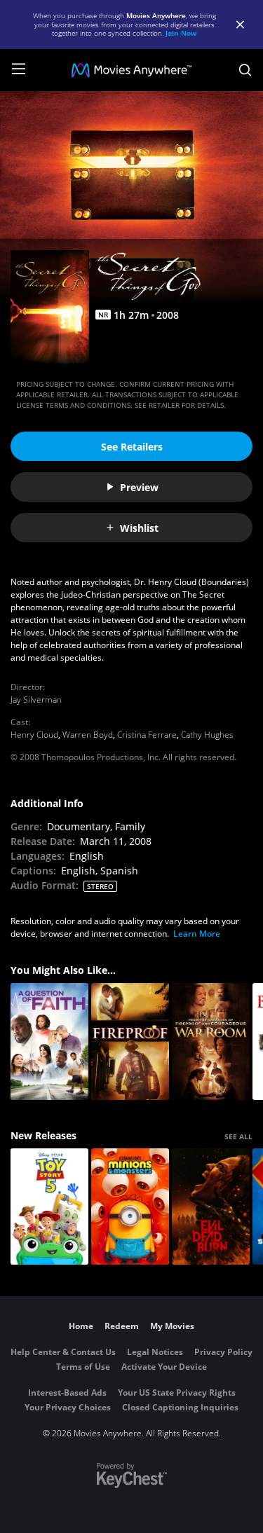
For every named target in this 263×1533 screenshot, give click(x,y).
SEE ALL (238, 1136)
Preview (139, 487)
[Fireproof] (130, 1041)
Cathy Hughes (207, 735)
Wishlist (139, 528)
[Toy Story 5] (49, 1206)
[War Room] (211, 1041)
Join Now (181, 33)
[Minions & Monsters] (130, 1206)
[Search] (245, 70)
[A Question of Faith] (49, 1041)
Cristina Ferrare (147, 735)
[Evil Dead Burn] (211, 1206)
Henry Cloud (34, 735)
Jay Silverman (36, 700)
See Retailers (132, 446)
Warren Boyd (87, 735)
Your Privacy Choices (68, 1407)
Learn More (196, 934)
